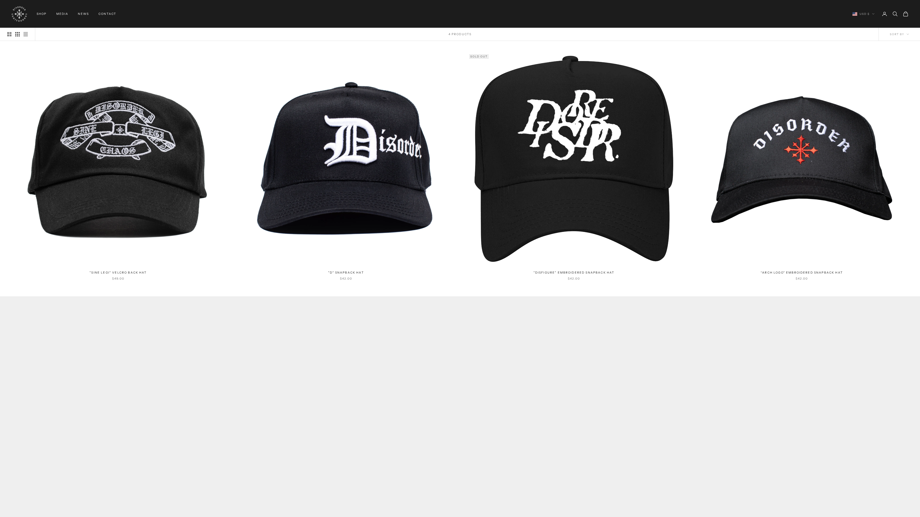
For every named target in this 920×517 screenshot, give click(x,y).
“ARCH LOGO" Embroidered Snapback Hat (802, 272)
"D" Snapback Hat (346, 272)
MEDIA (62, 14)
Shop (42, 14)
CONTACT (107, 14)
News (83, 14)
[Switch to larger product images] (9, 34)
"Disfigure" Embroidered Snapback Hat (574, 272)
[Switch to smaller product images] (17, 34)
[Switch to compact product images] (25, 34)
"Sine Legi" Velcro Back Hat (118, 272)
